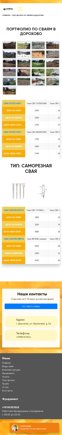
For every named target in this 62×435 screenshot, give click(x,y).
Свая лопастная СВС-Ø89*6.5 (17, 132)
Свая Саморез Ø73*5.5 (14, 210)
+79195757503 (23, 337)
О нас (5, 387)
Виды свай (7, 366)
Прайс (5, 383)
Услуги (5, 376)
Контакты (7, 390)
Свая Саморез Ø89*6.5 (14, 239)
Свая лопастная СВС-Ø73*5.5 (17, 103)
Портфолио (8, 380)
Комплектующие (11, 369)
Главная (6, 15)
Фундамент (8, 373)
